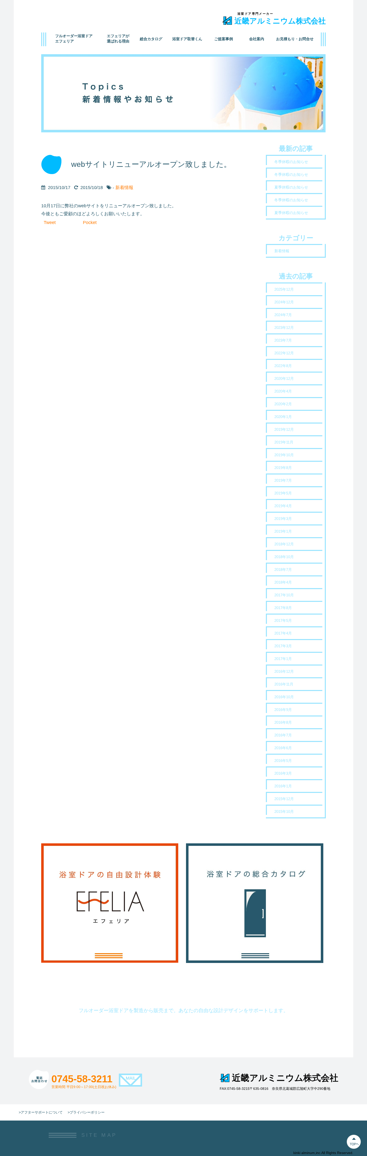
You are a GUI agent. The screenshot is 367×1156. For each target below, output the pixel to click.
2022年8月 (283, 366)
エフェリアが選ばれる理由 (118, 38)
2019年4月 (283, 506)
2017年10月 (284, 595)
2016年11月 (283, 684)
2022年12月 (284, 353)
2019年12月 (284, 429)
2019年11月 (283, 442)
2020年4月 (283, 391)
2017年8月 (283, 608)
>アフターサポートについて (41, 1112)
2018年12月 (284, 544)
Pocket (90, 222)
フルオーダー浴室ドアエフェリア (74, 38)
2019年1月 (283, 531)
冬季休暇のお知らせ (291, 162)
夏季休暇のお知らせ (291, 187)
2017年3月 (283, 646)
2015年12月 (284, 799)
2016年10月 (284, 697)
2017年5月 (283, 620)
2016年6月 (283, 748)
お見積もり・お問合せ (295, 39)
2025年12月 (284, 289)
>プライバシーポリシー (86, 1112)
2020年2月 (283, 404)
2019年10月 (284, 455)
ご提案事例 (223, 39)
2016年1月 (283, 786)
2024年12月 (284, 302)
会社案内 (256, 39)
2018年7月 (283, 569)
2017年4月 (283, 633)
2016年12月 (284, 671)
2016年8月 (283, 722)
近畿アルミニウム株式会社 (280, 21)
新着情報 (124, 187)
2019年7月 (283, 480)
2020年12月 (284, 378)
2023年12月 (284, 327)
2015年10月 (284, 811)
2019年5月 (283, 493)
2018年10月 (284, 557)
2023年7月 (283, 340)
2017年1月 (283, 659)
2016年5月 (283, 760)
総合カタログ (151, 39)
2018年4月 (283, 582)
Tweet (50, 222)
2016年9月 (283, 709)
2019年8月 (283, 467)
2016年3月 (283, 773)
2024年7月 (283, 315)
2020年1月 (283, 417)
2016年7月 (283, 735)
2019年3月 (283, 518)
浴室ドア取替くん (187, 39)
